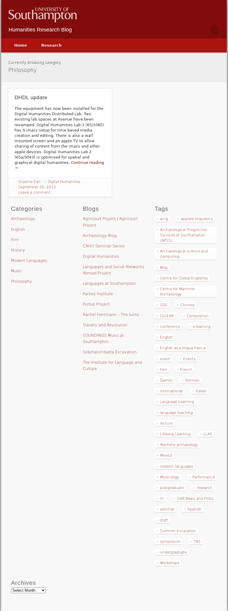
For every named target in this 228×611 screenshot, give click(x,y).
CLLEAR (167, 316)
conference (170, 327)
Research (51, 45)
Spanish (194, 509)
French (186, 370)
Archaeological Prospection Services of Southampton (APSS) (184, 235)
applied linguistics (197, 219)
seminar (167, 509)
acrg (164, 219)
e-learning (201, 327)
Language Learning (177, 402)
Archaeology (23, 218)
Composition (198, 316)
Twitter (189, 30)
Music (16, 271)
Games (166, 380)
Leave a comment (34, 192)
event (165, 359)
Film (15, 240)
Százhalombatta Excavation (110, 352)
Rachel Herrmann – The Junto (111, 314)
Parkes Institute (98, 294)
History (18, 250)
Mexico (166, 455)
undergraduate (173, 552)
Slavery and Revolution (105, 325)
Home (20, 45)
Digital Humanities (64, 182)
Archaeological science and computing (184, 254)
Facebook (177, 30)
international (171, 391)
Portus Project (96, 304)
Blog (163, 267)
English (18, 229)
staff (164, 520)
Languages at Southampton (109, 283)
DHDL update (31, 97)
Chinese (187, 305)
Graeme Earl (29, 182)
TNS (197, 541)
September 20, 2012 (37, 187)
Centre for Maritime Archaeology (177, 291)
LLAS (207, 434)
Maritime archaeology (179, 445)
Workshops (169, 563)
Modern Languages (29, 260)
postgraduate (172, 488)
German (192, 380)
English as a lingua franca (182, 348)
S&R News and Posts (195, 498)
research (204, 488)
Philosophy (21, 281)
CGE (163, 305)
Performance (203, 477)
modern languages (176, 466)
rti (162, 498)
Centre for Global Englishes (184, 278)
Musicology (169, 477)
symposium (170, 541)
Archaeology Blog (100, 235)
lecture (166, 423)
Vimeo (202, 30)
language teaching (176, 413)
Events (189, 359)
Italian (201, 391)
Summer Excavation (178, 531)
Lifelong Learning (175, 434)
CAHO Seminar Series (103, 246)
